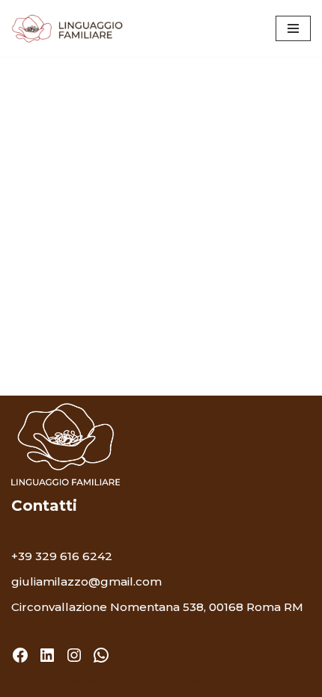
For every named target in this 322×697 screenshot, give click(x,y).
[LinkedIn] (47, 655)
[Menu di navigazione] (293, 28)
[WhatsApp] (101, 655)
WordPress (219, 682)
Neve (86, 682)
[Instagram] (74, 655)
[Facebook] (20, 655)
